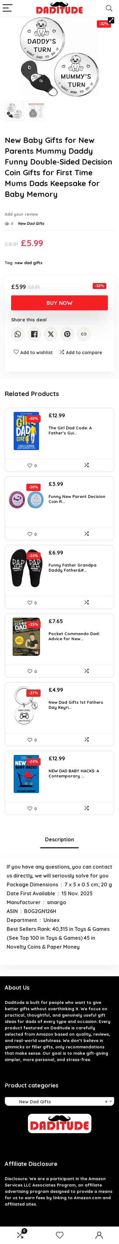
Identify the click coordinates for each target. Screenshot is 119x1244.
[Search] (109, 8)
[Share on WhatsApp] (17, 334)
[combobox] (59, 1101)
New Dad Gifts (31, 223)
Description (59, 839)
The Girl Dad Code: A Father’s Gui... (70, 430)
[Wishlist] (59, 1235)
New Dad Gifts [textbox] (58, 1102)
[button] (111, 20)
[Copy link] (83, 334)
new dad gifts (29, 262)
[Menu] (7, 8)
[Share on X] (50, 334)
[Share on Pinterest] (67, 334)
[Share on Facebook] (34, 334)
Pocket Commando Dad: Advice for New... (74, 636)
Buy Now (60, 302)
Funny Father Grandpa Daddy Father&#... (72, 567)
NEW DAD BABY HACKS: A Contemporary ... (74, 773)
